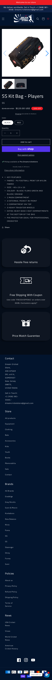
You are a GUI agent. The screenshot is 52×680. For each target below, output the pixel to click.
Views (7, 631)
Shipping (18, 114)
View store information (14, 170)
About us (9, 580)
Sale (7, 469)
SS (6, 541)
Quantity (5, 128)
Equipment (9, 424)
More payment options (26, 155)
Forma (7, 558)
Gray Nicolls (10, 502)
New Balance (10, 519)
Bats (7, 435)
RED (19, 122)
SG (6, 536)
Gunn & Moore (11, 508)
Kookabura (9, 513)
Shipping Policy (11, 597)
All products (10, 418)
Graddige (9, 496)
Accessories (10, 441)
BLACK (8, 122)
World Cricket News (11, 638)
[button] (3, 19)
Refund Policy (11, 592)
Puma (7, 530)
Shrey (7, 553)
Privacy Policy (11, 586)
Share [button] (7, 227)
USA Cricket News (10, 624)
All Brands (9, 491)
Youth (7, 452)
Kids (7, 446)
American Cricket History (11, 647)
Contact (8, 475)
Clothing (8, 429)
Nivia (7, 525)
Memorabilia (10, 463)
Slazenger (9, 547)
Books (7, 458)
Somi (7, 564)
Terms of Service (9, 604)
